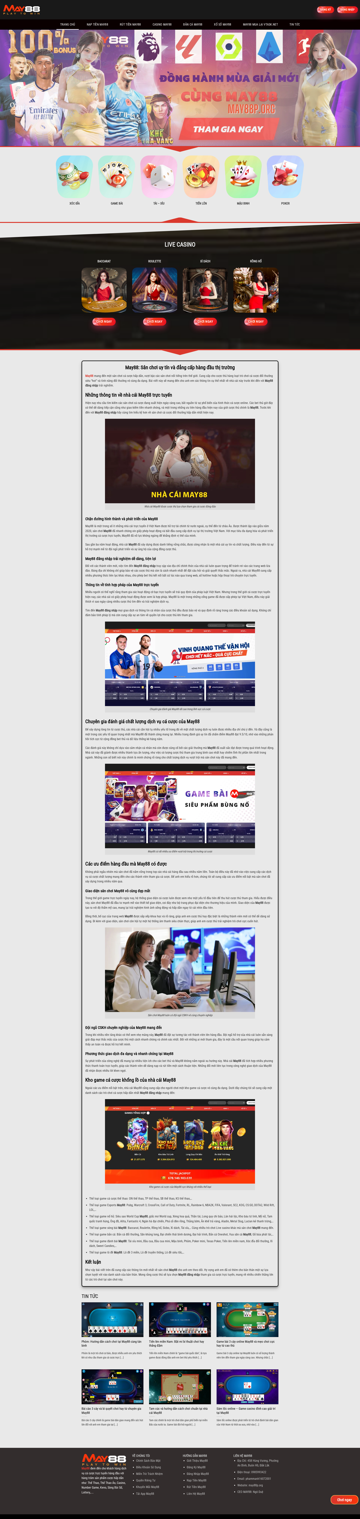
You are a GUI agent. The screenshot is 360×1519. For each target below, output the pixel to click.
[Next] (348, 88)
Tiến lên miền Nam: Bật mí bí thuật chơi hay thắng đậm (176, 1344)
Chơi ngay (345, 1500)
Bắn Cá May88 (192, 24)
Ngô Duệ (258, 1492)
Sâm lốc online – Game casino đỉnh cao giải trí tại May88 (246, 1411)
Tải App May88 (145, 1494)
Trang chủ (67, 24)
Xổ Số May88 (222, 24)
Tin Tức (295, 24)
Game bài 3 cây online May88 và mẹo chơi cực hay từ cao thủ (246, 1344)
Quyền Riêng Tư (145, 1480)
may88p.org (256, 1485)
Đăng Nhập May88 (198, 1474)
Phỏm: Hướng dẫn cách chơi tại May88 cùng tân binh (111, 1344)
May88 (89, 376)
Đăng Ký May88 (196, 1467)
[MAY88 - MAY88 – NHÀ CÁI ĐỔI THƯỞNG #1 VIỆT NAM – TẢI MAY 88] (21, 10)
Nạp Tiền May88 (97, 24)
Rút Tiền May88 (130, 24)
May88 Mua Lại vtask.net (260, 24)
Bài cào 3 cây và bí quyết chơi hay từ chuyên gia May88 (111, 1411)
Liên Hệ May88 (196, 1494)
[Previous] (12, 88)
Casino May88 (162, 24)
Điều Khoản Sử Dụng (148, 1467)
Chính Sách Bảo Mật (148, 1460)
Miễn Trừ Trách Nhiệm (149, 1474)
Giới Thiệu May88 (197, 1460)
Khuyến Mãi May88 (147, 1487)
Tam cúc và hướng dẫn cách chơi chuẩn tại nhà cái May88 (178, 1411)
